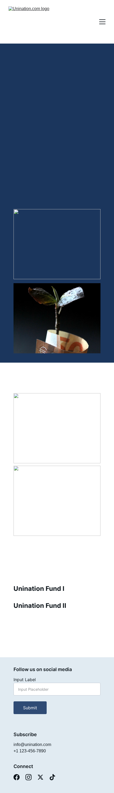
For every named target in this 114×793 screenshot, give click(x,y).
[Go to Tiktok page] (52, 777)
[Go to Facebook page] (17, 777)
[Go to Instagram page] (28, 777)
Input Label (25, 679)
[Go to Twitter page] (40, 777)
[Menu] (102, 21)
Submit (30, 707)
